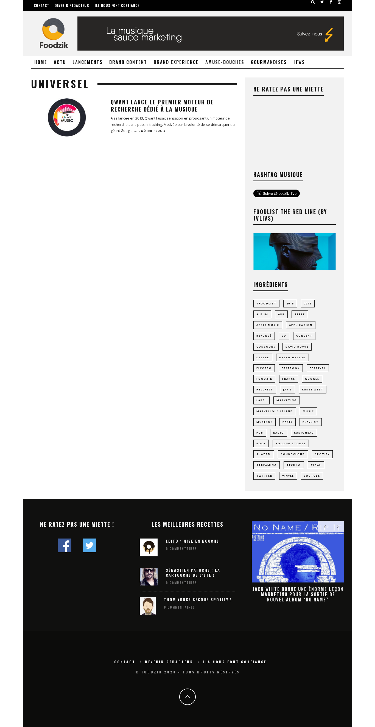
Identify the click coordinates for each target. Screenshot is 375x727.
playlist (311, 422)
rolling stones (291, 443)
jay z (287, 389)
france (288, 379)
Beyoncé (264, 335)
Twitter (264, 476)
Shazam (263, 454)
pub (259, 432)
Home (40, 62)
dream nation (292, 357)
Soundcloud (293, 454)
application (300, 325)
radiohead (304, 432)
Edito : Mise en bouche (192, 541)
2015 (290, 303)
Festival (318, 368)
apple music (267, 325)
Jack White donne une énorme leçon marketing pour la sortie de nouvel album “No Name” (298, 594)
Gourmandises (269, 62)
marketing (286, 400)
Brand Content (128, 62)
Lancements (87, 62)
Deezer (262, 357)
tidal (316, 465)
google (312, 379)
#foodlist (266, 303)
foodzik (264, 379)
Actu (60, 62)
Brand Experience (176, 62)
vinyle (288, 476)
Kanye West (312, 389)
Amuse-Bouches (224, 62)
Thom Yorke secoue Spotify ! (198, 599)
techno (294, 465)
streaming (266, 465)
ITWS (299, 62)
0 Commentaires (181, 548)
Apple (300, 314)
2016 (308, 303)
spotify (322, 454)
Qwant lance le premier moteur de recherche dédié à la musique (162, 105)
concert (304, 335)
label (261, 400)
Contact (41, 5)
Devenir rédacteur (72, 5)
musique (264, 422)
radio (278, 432)
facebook (291, 368)
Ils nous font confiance (117, 5)
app (281, 314)
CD (284, 335)
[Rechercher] (313, 2)
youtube (312, 476)
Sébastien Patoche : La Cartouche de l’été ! (193, 572)
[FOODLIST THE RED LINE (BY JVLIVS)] (294, 268)
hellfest (264, 389)
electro (264, 368)
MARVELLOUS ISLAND (274, 411)
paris (287, 422)
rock (261, 443)
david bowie (297, 346)
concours (266, 346)
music (308, 411)
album (262, 314)
